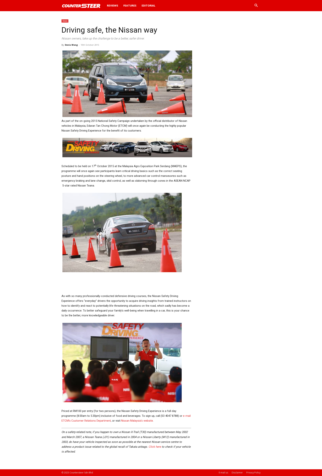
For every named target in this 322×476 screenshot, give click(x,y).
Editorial (148, 5)
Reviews (112, 5)
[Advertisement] (126, 284)
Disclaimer (237, 472)
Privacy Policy (253, 472)
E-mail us (223, 472)
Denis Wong (71, 44)
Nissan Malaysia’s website (137, 420)
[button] (256, 6)
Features (129, 5)
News (65, 21)
